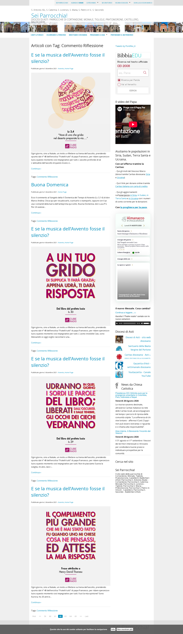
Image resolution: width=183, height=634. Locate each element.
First (34, 616)
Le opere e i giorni (133, 282)
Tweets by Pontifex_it (125, 46)
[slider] (147, 323)
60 (50, 616)
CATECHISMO (91, 3)
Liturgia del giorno (133, 246)
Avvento (61, 68)
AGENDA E (77, 3)
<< (40, 616)
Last (86, 616)
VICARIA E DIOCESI (121, 3)
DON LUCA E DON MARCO (143, 3)
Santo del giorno (133, 232)
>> (81, 616)
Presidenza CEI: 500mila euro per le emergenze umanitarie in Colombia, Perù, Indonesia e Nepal (131, 395)
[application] (133, 323)
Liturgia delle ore (133, 259)
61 (55, 616)
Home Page (69, 68)
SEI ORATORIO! (107, 3)
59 (45, 616)
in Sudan (142, 195)
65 (76, 616)
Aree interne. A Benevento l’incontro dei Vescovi (133, 432)
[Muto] (142, 323)
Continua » (36, 168)
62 (60, 616)
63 (65, 616)
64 (71, 616)
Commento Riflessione (47, 176)
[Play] (117, 323)
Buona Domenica (49, 184)
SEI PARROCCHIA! (62, 3)
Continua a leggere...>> (125, 312)
